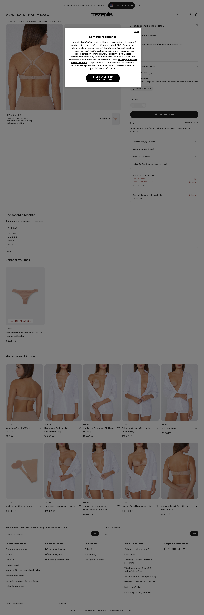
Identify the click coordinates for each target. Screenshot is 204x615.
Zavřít (136, 31)
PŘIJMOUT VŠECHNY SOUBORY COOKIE (103, 78)
